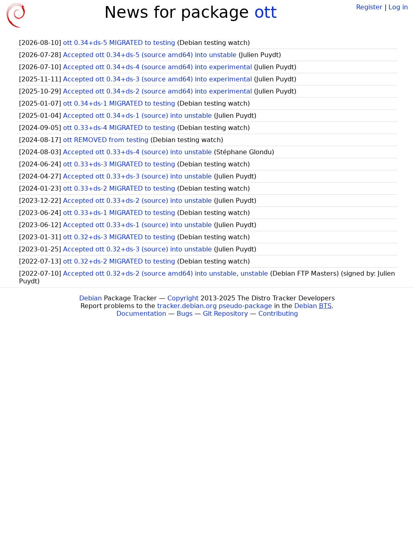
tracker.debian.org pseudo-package (214, 306)
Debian (90, 298)
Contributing (278, 313)
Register (369, 7)
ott (265, 12)
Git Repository (225, 313)
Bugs (184, 313)
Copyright (183, 298)
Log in (398, 7)
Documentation (141, 313)
